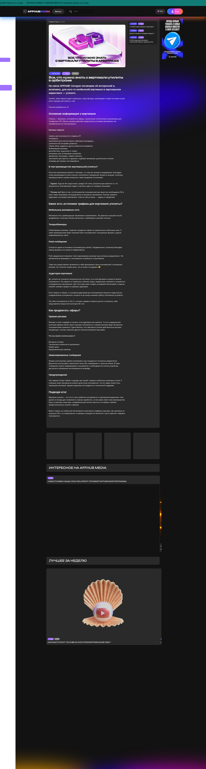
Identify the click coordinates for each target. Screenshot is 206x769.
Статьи (75, 73)
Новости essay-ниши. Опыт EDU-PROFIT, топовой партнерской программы (87, 481)
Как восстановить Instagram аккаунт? (141, 33)
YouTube (57, 638)
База (57, 22)
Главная (51, 22)
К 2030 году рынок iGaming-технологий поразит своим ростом (141, 41)
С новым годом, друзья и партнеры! (141, 27)
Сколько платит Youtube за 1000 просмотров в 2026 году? (79, 642)
